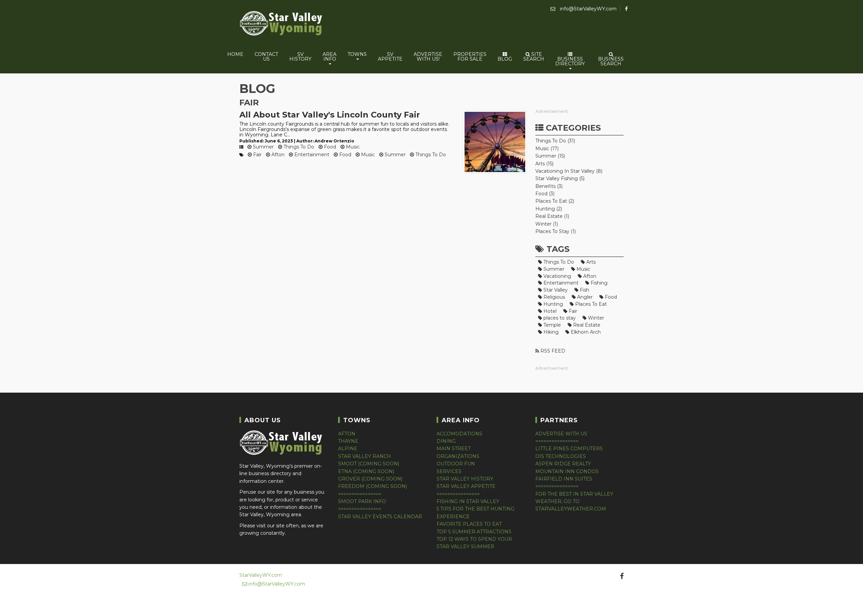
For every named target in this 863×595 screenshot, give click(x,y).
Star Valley (555, 290)
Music (352, 147)
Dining (446, 441)
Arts (590, 262)
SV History (300, 56)
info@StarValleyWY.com (588, 9)
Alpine (347, 448)
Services (449, 471)
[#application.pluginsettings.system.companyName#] (281, 24)
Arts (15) (544, 164)
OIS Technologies (560, 456)
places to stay (559, 318)
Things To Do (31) (555, 141)
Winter (595, 318)
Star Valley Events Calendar (380, 517)
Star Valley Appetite (466, 486)
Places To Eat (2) (554, 201)
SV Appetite (390, 56)
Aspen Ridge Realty (563, 464)
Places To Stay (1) (555, 231)
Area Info (329, 56)
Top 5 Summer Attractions (474, 532)
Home (235, 54)
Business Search (611, 61)
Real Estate (586, 325)
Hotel (549, 311)
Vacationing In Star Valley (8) (568, 171)
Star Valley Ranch (364, 456)
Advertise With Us (561, 434)
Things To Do (298, 147)
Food (329, 147)
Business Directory (570, 61)
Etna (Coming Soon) (366, 471)
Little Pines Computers (569, 448)
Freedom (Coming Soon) (372, 486)
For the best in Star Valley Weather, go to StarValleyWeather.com (574, 501)
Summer (262, 147)
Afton (277, 155)
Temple (551, 325)
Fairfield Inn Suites (563, 479)
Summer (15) (550, 156)
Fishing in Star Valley (468, 501)
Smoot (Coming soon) (368, 464)
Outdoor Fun (456, 464)
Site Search (533, 56)
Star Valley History (465, 479)
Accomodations (459, 434)
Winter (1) (546, 224)
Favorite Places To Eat (469, 524)
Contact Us (266, 56)
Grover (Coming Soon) (370, 479)
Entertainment (311, 155)
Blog (505, 59)
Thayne (348, 441)
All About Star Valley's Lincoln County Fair (329, 115)
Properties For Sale (469, 56)
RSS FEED (552, 351)
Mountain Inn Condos (567, 471)
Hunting (552, 304)
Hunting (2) (548, 209)
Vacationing (556, 276)
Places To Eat (590, 304)
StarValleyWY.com (260, 575)
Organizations (458, 456)
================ (359, 494)
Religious (553, 297)
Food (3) (545, 194)
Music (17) (547, 148)
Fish (583, 290)
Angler (584, 297)
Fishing (598, 283)
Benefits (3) (549, 186)
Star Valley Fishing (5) (560, 178)
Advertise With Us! (428, 56)
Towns (357, 54)
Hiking (550, 332)
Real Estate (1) (552, 216)
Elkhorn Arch (585, 332)
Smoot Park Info (362, 501)
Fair (257, 155)
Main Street (454, 448)
